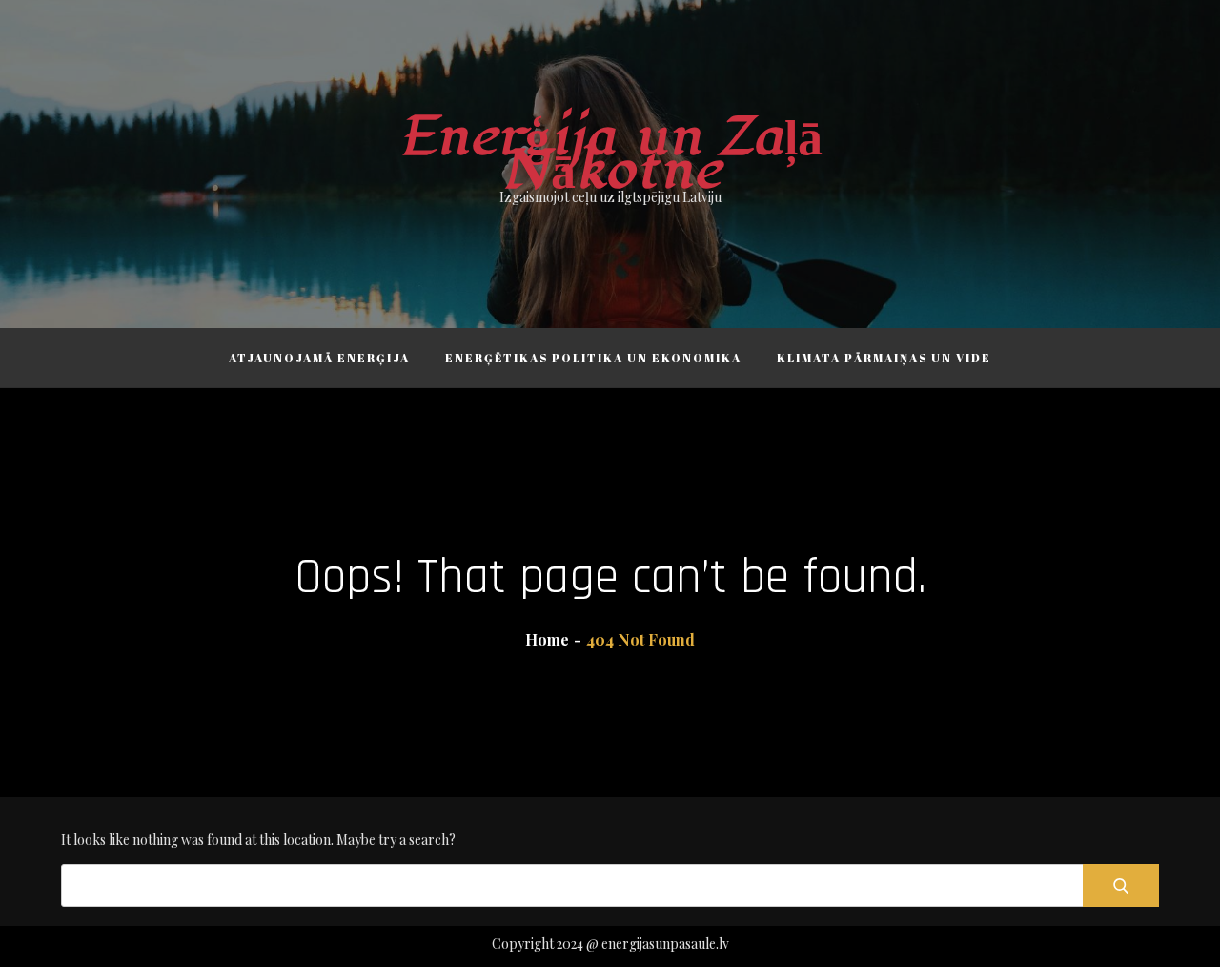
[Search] (1121, 885)
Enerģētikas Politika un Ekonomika (593, 357)
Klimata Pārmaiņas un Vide (884, 357)
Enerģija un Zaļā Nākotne (610, 153)
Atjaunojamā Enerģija (319, 357)
